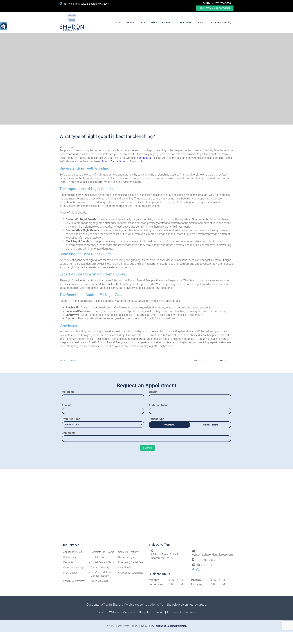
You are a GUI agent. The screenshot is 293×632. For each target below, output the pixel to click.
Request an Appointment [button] (214, 8)
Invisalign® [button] (124, 567)
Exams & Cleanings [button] (73, 567)
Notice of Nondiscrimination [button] (171, 625)
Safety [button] (153, 22)
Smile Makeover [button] (99, 580)
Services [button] (131, 22)
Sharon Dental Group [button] (113, 161)
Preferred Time (71, 419)
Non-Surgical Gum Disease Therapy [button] (101, 574)
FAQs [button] (142, 22)
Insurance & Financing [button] (220, 22)
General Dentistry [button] (100, 567)
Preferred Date (158, 405)
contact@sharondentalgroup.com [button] (212, 554)
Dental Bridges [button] (71, 557)
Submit (147, 447)
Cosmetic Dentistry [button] (128, 551)
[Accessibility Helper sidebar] (3, 26)
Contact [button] (200, 22)
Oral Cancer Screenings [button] (130, 572)
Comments (68, 433)
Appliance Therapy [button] (73, 551)
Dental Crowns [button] (99, 557)
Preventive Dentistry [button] (74, 580)
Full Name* (69, 391)
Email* (153, 391)
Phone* (66, 405)
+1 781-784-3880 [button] (221, 3)
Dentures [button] (68, 562)
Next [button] (223, 360)
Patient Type (156, 419)
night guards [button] (144, 157)
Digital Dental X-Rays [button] (102, 562)
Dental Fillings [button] (126, 557)
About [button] (118, 22)
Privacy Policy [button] (146, 625)
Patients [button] (166, 22)
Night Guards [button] (70, 572)
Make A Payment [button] (183, 22)
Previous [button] (200, 360)
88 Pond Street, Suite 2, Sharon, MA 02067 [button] (86, 3)
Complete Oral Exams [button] (102, 551)
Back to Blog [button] (68, 360)
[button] (72, 22)
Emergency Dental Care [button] (130, 562)
